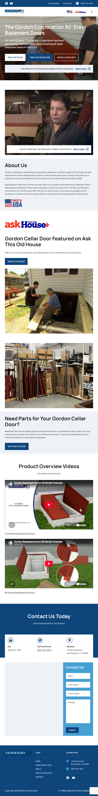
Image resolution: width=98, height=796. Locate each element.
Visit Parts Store (17, 446)
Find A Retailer (15, 57)
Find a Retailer (53, 3)
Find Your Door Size (40, 57)
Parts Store (67, 3)
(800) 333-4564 (87, 3)
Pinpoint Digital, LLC (84, 790)
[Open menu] (91, 11)
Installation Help (66, 57)
